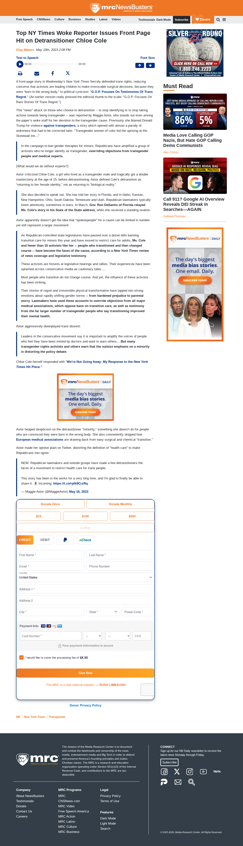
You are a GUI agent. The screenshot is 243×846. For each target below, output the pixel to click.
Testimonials (146, 19)
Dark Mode (163, 19)
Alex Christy (170, 152)
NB (18, 716)
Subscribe (181, 19)
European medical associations (39, 439)
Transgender (57, 716)
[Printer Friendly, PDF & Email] (36, 74)
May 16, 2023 (78, 491)
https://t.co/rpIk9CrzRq (70, 483)
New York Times (34, 716)
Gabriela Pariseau (174, 216)
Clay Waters (25, 50)
